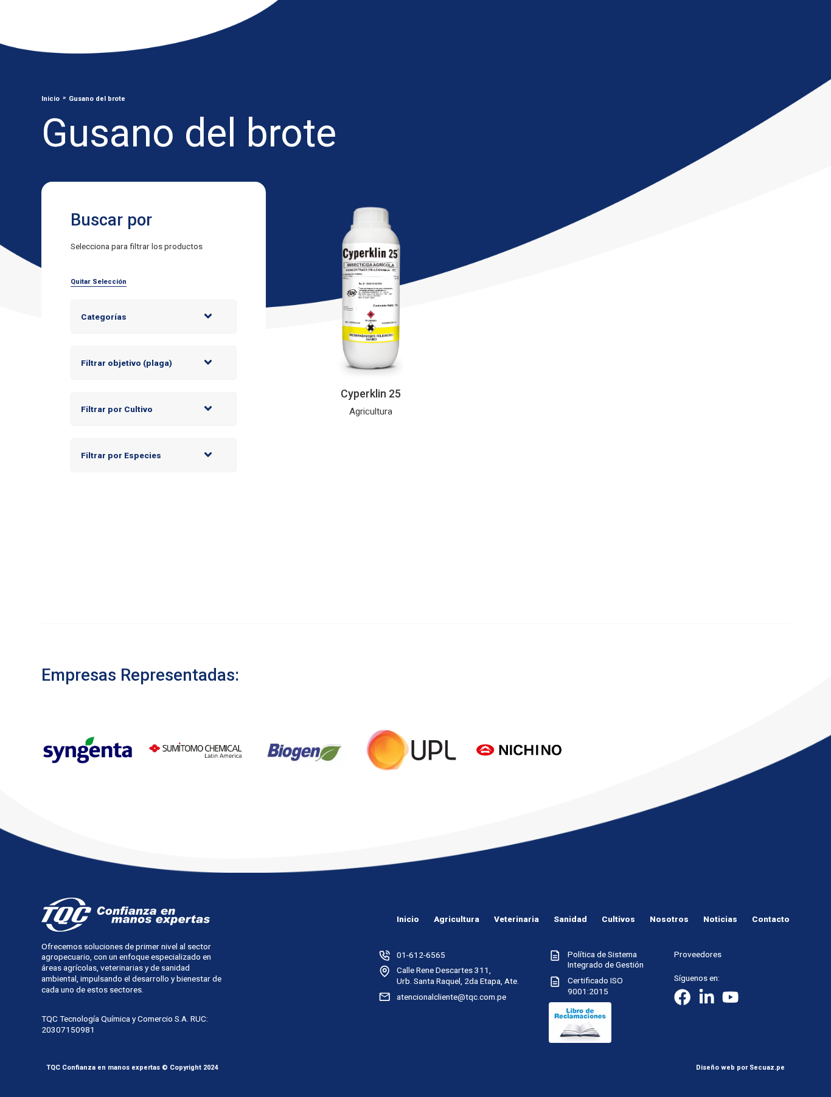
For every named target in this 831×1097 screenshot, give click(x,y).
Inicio (50, 99)
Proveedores (697, 954)
